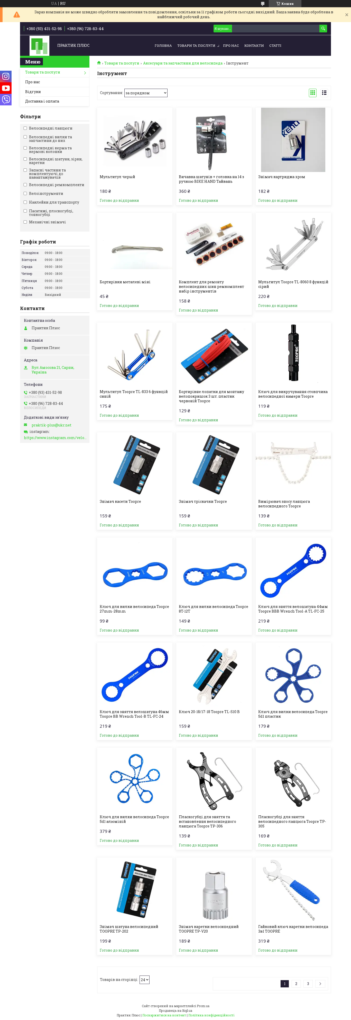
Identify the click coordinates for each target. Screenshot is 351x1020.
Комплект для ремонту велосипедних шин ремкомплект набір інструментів (211, 287)
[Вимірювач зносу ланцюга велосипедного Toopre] (293, 464)
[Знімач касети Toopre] (134, 464)
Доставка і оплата (42, 101)
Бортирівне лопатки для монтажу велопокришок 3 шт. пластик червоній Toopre (211, 396)
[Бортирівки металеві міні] (134, 245)
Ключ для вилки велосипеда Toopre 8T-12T (213, 609)
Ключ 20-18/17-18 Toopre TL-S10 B (209, 711)
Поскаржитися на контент (164, 1015)
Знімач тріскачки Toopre (203, 501)
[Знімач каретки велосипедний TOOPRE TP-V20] (214, 890)
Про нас (231, 45)
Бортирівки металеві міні (125, 282)
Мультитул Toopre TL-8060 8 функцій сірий (293, 284)
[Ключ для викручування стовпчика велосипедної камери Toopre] (293, 355)
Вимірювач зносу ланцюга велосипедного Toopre (284, 503)
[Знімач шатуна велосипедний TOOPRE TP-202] (134, 890)
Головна (163, 45)
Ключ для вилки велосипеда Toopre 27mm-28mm (134, 609)
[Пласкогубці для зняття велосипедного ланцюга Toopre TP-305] (293, 780)
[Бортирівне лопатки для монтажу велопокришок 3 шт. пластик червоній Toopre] (214, 355)
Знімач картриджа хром (281, 177)
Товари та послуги (196, 45)
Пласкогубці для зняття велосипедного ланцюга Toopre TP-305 (292, 821)
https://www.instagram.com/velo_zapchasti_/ (55, 437)
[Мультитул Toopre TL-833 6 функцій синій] (134, 355)
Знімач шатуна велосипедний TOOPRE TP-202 (129, 929)
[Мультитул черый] (134, 140)
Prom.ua (203, 1006)
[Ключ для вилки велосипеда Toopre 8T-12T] (214, 570)
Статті (275, 45)
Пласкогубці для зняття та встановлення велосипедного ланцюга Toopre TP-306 (207, 821)
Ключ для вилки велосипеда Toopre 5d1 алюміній (134, 819)
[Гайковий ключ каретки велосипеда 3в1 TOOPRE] (293, 890)
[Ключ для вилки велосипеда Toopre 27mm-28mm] (134, 570)
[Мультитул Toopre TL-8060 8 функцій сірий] (293, 245)
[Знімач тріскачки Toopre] (214, 464)
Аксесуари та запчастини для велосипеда (183, 63)
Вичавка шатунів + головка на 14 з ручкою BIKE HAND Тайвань (211, 179)
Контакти (254, 45)
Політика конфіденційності (211, 1015)
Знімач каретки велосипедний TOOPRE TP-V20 (209, 929)
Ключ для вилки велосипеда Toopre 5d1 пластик (293, 714)
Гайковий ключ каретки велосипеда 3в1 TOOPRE (293, 929)
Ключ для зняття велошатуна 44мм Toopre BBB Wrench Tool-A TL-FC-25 (293, 609)
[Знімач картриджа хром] (293, 140)
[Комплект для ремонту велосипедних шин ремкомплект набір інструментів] (214, 245)
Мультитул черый (117, 177)
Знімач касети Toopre (120, 501)
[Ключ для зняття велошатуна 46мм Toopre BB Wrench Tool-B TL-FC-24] (134, 675)
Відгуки (33, 91)
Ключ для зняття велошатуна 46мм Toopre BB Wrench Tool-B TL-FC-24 (134, 714)
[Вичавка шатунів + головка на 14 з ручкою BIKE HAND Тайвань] (214, 140)
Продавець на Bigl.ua (175, 1010)
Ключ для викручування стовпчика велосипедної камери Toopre (293, 394)
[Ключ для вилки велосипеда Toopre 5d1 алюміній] (134, 780)
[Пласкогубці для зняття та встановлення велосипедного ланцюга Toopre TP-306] (214, 780)
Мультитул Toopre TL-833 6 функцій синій (134, 394)
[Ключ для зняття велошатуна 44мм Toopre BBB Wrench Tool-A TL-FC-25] (293, 570)
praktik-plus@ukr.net (51, 425)
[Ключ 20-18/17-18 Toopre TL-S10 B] (214, 675)
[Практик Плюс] (39, 45)
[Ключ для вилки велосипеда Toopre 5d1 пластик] (293, 675)
